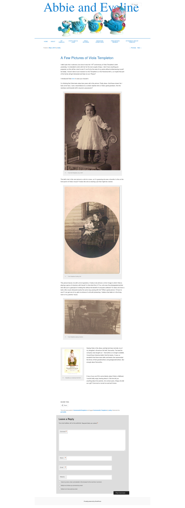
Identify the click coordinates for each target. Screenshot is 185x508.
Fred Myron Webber (115, 41)
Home (46, 41)
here (73, 79)
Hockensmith (97, 410)
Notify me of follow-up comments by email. (72, 485)
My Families (62, 41)
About (53, 41)
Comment (63, 431)
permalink (63, 412)
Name (63, 457)
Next (139, 48)
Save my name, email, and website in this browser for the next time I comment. (81, 482)
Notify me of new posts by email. (69, 489)
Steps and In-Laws (73, 41)
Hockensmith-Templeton (80, 410)
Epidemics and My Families (132, 41)
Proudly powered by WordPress (92, 501)
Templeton (104, 410)
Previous (133, 48)
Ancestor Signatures (100, 41)
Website (62, 477)
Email (63, 467)
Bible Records (86, 41)
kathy (59, 48)
